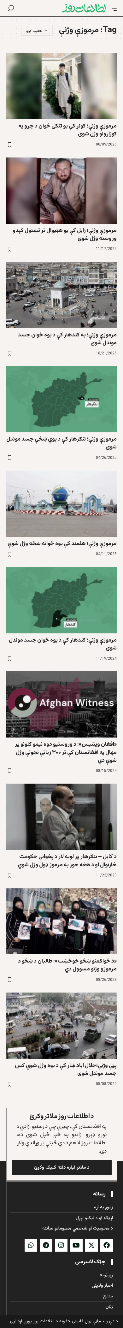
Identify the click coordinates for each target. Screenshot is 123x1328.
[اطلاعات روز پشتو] (84, 8)
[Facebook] (106, 1245)
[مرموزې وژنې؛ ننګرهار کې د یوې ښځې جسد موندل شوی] (61, 399)
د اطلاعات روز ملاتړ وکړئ (61, 1116)
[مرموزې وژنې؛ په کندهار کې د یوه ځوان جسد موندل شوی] (61, 295)
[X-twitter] (91, 1245)
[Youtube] (76, 1245)
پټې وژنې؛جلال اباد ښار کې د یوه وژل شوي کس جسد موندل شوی (66, 1069)
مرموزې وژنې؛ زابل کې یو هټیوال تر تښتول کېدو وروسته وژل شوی (65, 234)
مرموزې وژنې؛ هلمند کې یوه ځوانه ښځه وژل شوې (62, 543)
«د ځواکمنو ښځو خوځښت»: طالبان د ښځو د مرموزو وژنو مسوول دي (67, 965)
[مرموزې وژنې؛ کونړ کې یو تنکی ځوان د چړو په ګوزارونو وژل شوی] (61, 86)
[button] (111, 8)
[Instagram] (61, 1245)
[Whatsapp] (31, 1245)
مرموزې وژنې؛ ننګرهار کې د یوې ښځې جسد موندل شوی (61, 443)
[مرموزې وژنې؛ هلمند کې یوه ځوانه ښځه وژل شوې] (61, 504)
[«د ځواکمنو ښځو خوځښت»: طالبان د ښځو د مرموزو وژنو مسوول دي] (61, 921)
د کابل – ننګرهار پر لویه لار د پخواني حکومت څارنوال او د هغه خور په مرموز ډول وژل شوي (67, 860)
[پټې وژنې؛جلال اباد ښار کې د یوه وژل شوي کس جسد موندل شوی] (61, 1026)
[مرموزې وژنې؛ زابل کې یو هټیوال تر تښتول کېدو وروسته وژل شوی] (61, 190)
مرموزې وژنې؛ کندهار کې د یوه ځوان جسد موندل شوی (63, 644)
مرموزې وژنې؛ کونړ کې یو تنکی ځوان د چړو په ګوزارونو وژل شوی (67, 130)
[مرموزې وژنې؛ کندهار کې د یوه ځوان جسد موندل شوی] (61, 600)
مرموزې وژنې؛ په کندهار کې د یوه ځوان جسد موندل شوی (67, 339)
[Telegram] (46, 1245)
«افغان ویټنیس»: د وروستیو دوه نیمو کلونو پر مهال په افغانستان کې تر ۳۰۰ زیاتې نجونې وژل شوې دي (66, 752)
